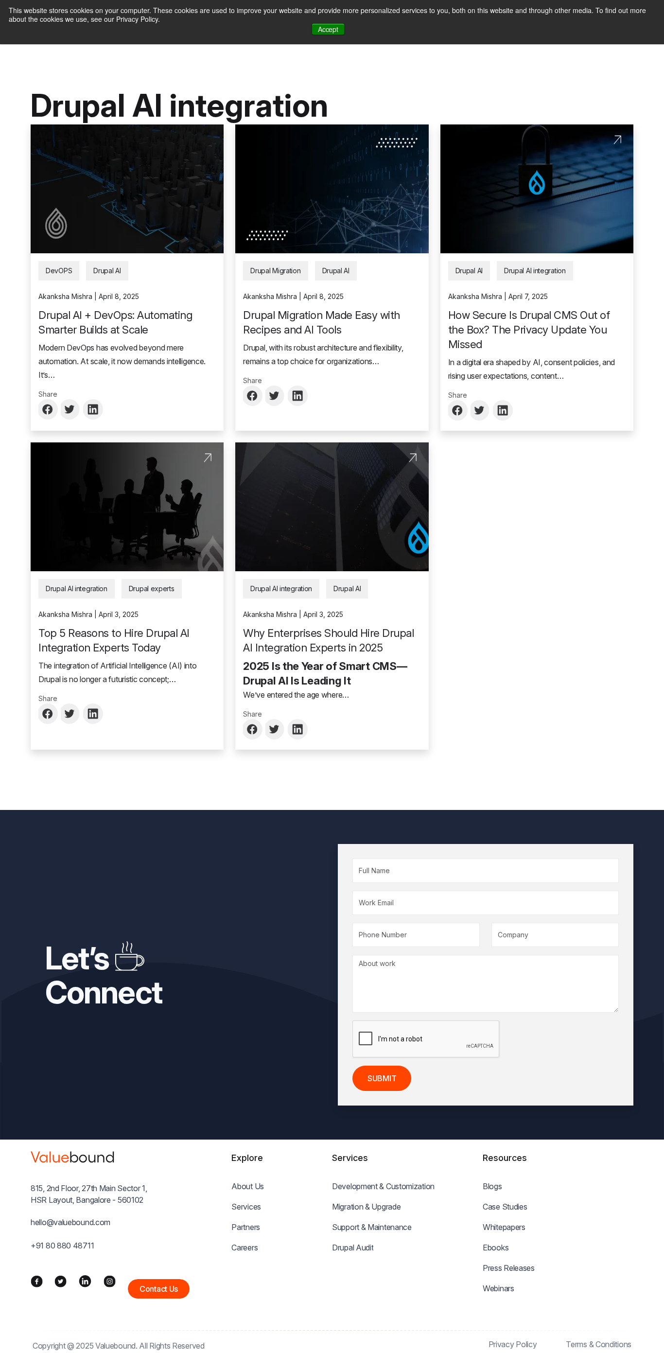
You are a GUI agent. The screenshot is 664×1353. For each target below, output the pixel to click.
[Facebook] (37, 1280)
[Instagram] (110, 1280)
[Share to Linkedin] (93, 409)
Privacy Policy (513, 1344)
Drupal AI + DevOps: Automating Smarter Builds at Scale (115, 322)
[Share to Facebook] (48, 409)
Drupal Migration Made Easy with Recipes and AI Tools (321, 322)
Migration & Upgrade (366, 1207)
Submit (381, 1078)
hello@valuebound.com (70, 1222)
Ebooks (495, 1247)
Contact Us (159, 1289)
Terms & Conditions (598, 1344)
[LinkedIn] (85, 1281)
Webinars (498, 1288)
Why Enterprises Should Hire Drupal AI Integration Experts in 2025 (328, 640)
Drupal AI (107, 270)
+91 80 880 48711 (62, 1245)
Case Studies (505, 1207)
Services (246, 1207)
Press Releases (509, 1268)
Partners (245, 1227)
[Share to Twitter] (71, 409)
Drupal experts (152, 588)
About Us (247, 1186)
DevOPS (59, 270)
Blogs (492, 1186)
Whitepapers (504, 1227)
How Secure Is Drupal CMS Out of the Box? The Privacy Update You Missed (529, 330)
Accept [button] (328, 29)
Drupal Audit (352, 1247)
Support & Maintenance (372, 1227)
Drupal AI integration (535, 270)
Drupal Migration (275, 270)
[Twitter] (60, 1280)
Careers (244, 1247)
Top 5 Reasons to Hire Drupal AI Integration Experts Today (114, 640)
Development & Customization (383, 1186)
